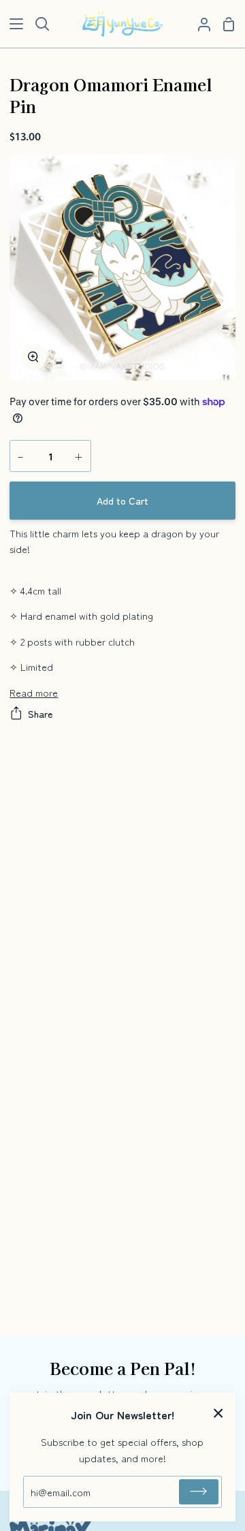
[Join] (198, 1491)
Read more (34, 692)
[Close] (218, 1411)
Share (40, 713)
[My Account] (198, 24)
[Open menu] (12, 23)
